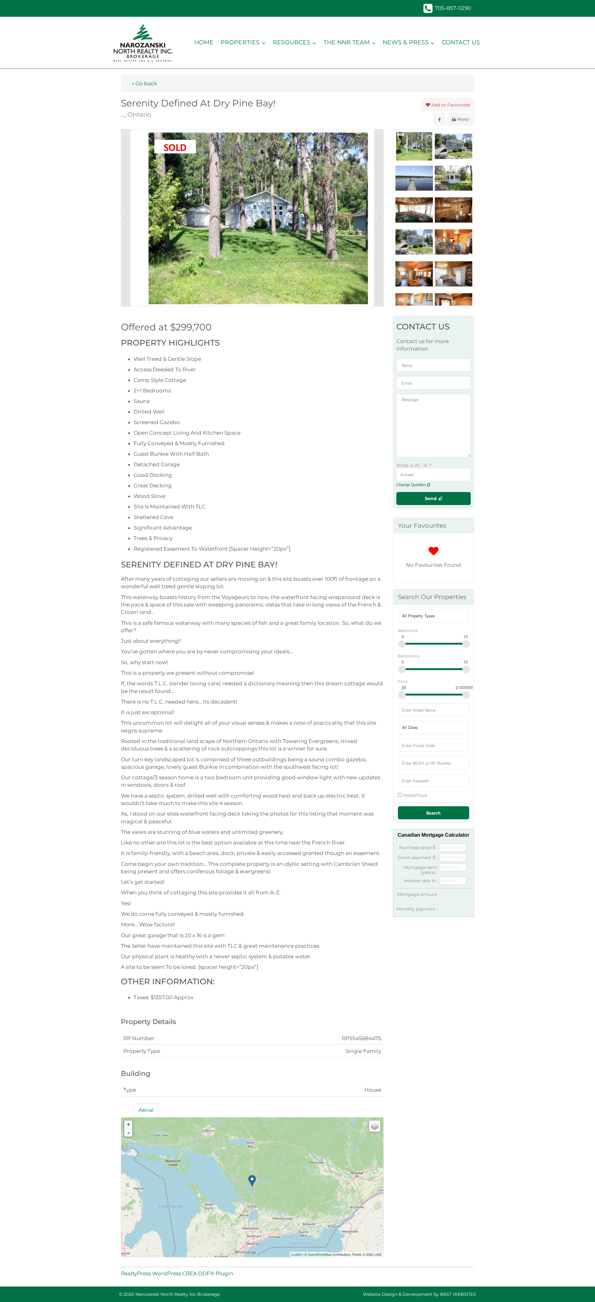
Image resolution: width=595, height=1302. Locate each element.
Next (378, 217)
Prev (125, 217)
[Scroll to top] (579, 1288)
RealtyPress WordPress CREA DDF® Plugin (177, 1273)
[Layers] (374, 1126)
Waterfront (414, 795)
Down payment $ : (418, 857)
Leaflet (296, 1254)
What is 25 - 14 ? (413, 465)
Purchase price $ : (418, 847)
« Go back (144, 83)
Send (431, 498)
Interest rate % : (421, 880)
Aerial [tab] (146, 1110)
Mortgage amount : (417, 897)
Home (204, 42)
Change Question (411, 484)
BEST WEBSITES (458, 1294)
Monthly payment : (417, 908)
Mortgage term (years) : (421, 870)
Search (433, 813)
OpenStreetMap (320, 1254)
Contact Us (461, 42)
